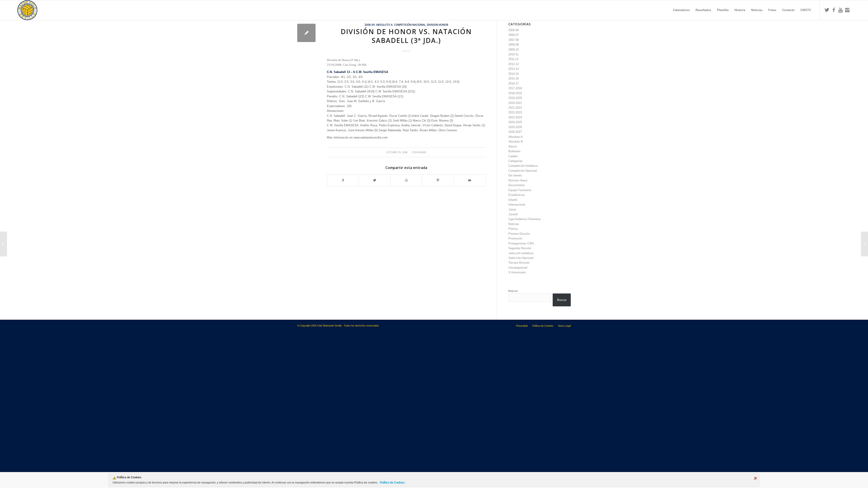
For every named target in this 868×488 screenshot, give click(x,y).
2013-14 (513, 68)
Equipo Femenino (519, 190)
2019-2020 (515, 98)
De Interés (515, 175)
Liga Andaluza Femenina (524, 219)
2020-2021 (515, 103)
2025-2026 (515, 127)
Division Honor (437, 24)
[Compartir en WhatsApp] (406, 180)
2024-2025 (515, 122)
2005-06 (513, 30)
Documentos (516, 185)
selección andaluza (520, 253)
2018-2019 (515, 93)
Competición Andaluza (523, 165)
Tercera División (518, 262)
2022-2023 (515, 112)
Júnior (512, 209)
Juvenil (513, 214)
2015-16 (513, 78)
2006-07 (513, 35)
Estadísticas (516, 195)
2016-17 (513, 83)
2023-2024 (515, 117)
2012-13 (513, 64)
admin (422, 152)
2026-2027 (515, 132)
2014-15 (513, 73)
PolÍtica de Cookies (392, 482)
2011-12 (513, 59)
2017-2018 (515, 88)
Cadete (513, 156)
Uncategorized (517, 267)
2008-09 (369, 24)
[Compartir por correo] (469, 180)
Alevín (512, 146)
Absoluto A (384, 24)
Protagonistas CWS (521, 243)
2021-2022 (515, 107)
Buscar (513, 291)
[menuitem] (681, 10)
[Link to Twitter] (826, 10)
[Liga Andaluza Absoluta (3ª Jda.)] (3, 244)
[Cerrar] (755, 478)
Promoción (515, 238)
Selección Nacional (520, 258)
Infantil (512, 200)
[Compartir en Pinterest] (438, 180)
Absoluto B (515, 141)
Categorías (515, 161)
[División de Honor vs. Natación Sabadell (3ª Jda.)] (306, 33)
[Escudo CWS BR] (27, 10)
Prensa (513, 228)
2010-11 (513, 54)
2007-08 (513, 40)
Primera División (519, 233)
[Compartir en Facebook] (343, 180)
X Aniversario (517, 272)
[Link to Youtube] (840, 10)
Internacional (516, 204)
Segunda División (519, 248)
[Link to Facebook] (833, 10)
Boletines (514, 151)
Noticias (513, 224)
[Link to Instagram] (847, 10)
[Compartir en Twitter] (374, 180)
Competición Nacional (410, 24)
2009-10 (513, 49)
